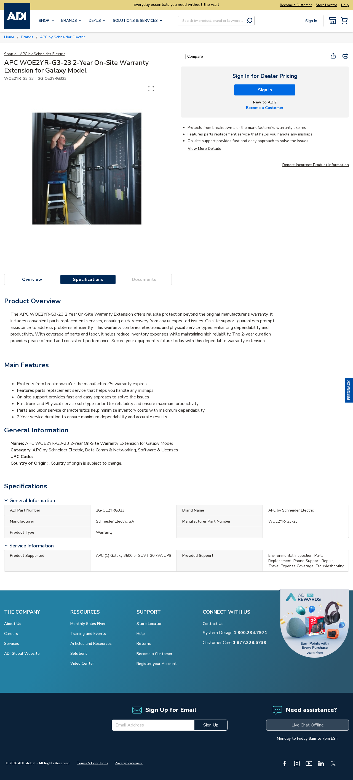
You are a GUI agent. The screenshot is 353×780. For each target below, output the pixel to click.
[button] (349, 390)
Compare (195, 56)
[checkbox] (183, 56)
